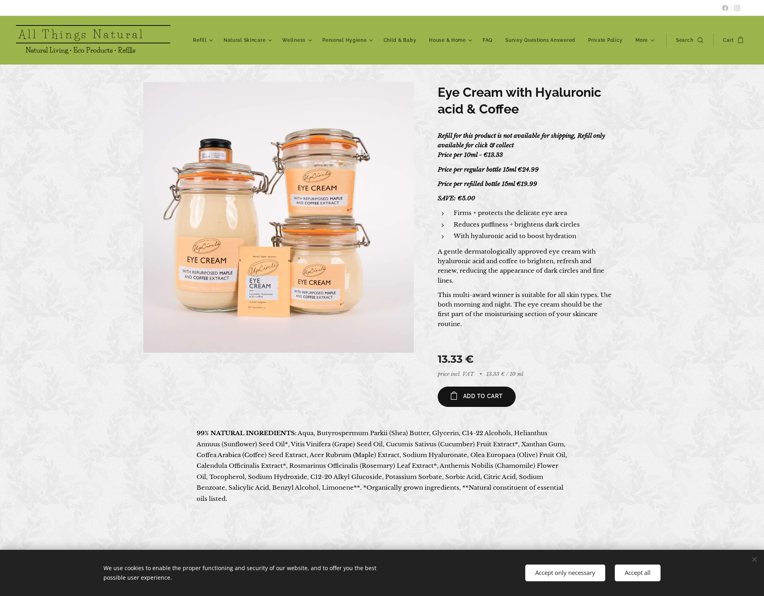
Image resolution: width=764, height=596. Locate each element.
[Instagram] (737, 8)
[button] (689, 40)
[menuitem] (204, 40)
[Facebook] (725, 8)
